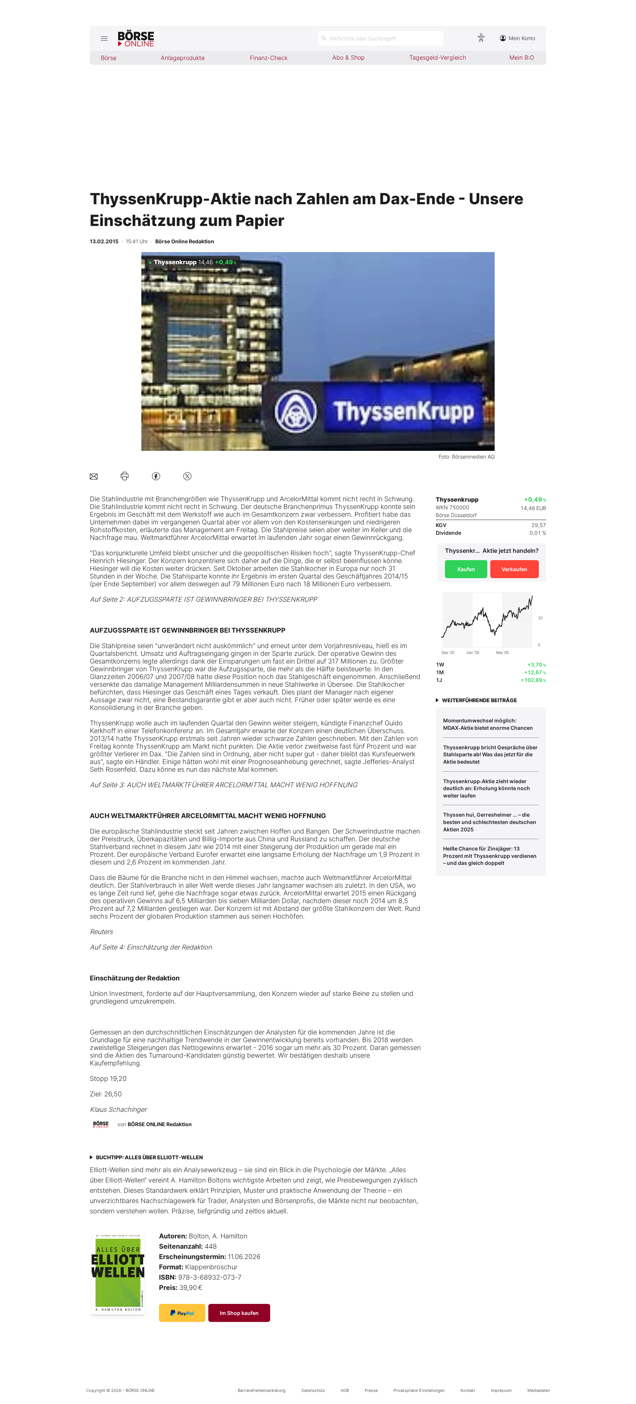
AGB (345, 1390)
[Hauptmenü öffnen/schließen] (104, 38)
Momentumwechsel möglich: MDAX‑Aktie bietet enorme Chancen (488, 724)
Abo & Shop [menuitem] (348, 57)
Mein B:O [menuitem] (521, 57)
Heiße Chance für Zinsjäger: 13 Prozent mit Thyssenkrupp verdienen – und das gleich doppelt (490, 855)
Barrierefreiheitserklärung (262, 1390)
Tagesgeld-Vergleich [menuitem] (437, 57)
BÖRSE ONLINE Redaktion (160, 1124)
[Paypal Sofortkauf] (182, 1313)
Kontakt (467, 1390)
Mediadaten (538, 1390)
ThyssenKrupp (242, 499)
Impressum (501, 1390)
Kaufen (466, 569)
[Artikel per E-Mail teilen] (93, 476)
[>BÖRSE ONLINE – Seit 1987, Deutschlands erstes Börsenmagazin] (136, 38)
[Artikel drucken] (124, 476)
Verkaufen (514, 569)
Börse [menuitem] (108, 57)
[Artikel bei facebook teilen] (156, 476)
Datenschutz (313, 1390)
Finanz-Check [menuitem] (268, 57)
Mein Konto (522, 38)
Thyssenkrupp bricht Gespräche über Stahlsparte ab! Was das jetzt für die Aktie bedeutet (490, 754)
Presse (371, 1390)
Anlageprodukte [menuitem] (183, 57)
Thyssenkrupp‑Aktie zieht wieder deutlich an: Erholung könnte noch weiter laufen (486, 788)
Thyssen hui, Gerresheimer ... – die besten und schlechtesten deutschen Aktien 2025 (489, 821)
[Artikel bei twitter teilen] (187, 476)
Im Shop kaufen (239, 1313)
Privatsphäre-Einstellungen (419, 1390)
